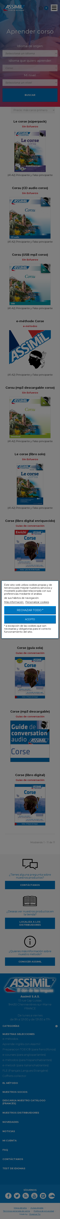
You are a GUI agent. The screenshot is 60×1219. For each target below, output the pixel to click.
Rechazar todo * (30, 610)
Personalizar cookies (37, 602)
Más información (14, 602)
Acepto (30, 619)
